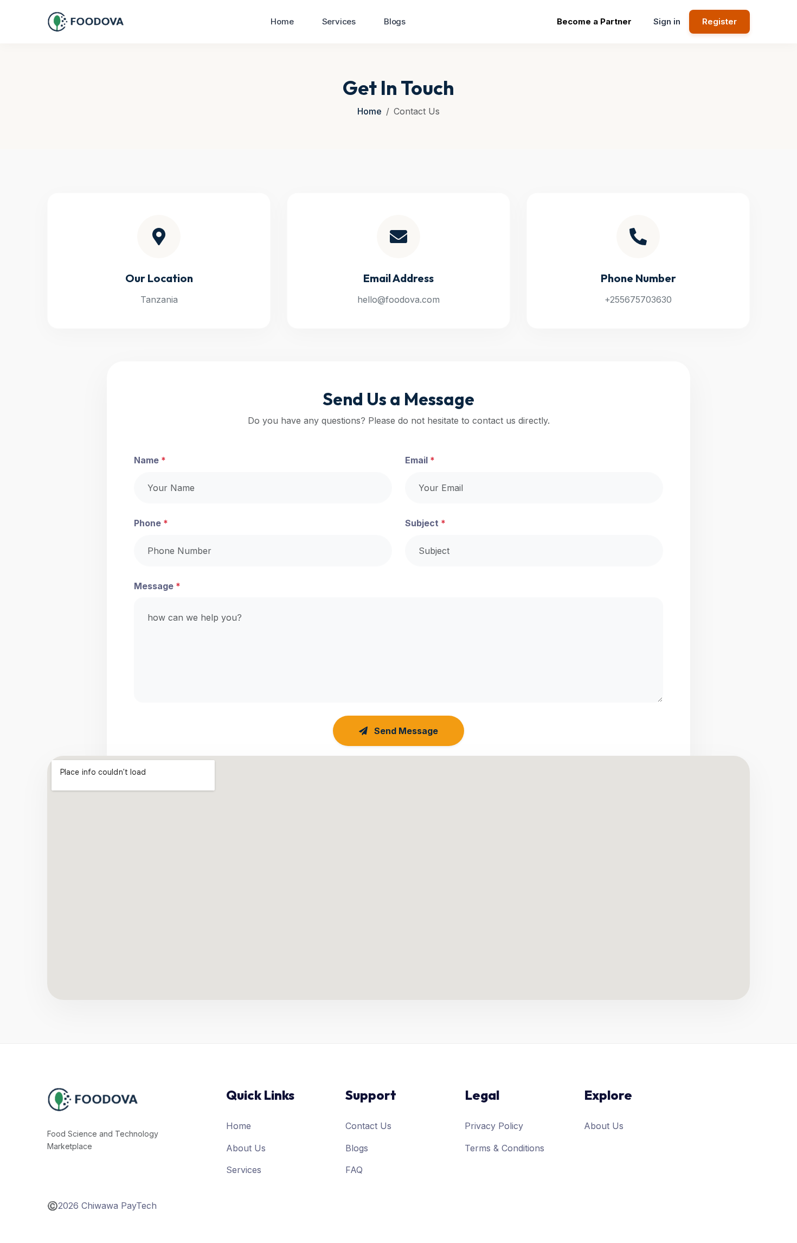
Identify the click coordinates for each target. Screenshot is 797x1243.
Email (420, 460)
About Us (246, 1148)
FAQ (354, 1169)
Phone (151, 523)
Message (157, 586)
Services (339, 21)
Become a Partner (594, 21)
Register (719, 21)
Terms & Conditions (504, 1148)
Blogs (395, 21)
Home (282, 21)
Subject (425, 523)
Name (150, 460)
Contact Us (368, 1125)
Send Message (405, 730)
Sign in (666, 21)
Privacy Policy (494, 1125)
